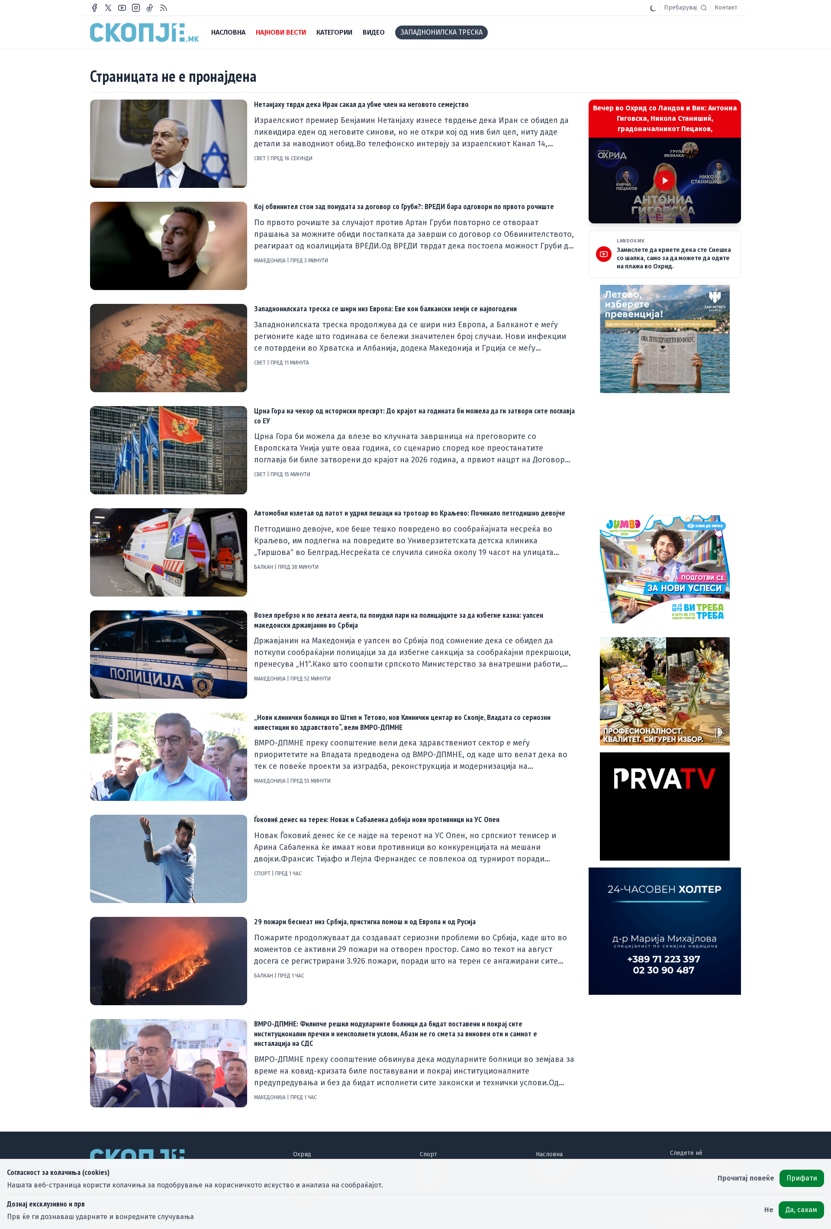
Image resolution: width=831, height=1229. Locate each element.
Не (768, 1210)
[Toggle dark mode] (653, 7)
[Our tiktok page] (149, 7)
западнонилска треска (441, 32)
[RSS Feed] (163, 7)
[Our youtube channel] (122, 7)
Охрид (302, 1154)
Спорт (263, 874)
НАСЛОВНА (228, 32)
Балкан (264, 567)
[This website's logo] (144, 32)
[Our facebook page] (94, 7)
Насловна (549, 1154)
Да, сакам (801, 1210)
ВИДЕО (374, 32)
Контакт (726, 7)
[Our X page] (108, 7)
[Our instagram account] (136, 7)
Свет (260, 158)
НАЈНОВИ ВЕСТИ (281, 32)
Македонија (270, 261)
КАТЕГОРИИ (334, 32)
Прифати (801, 1178)
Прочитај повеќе (746, 1178)
